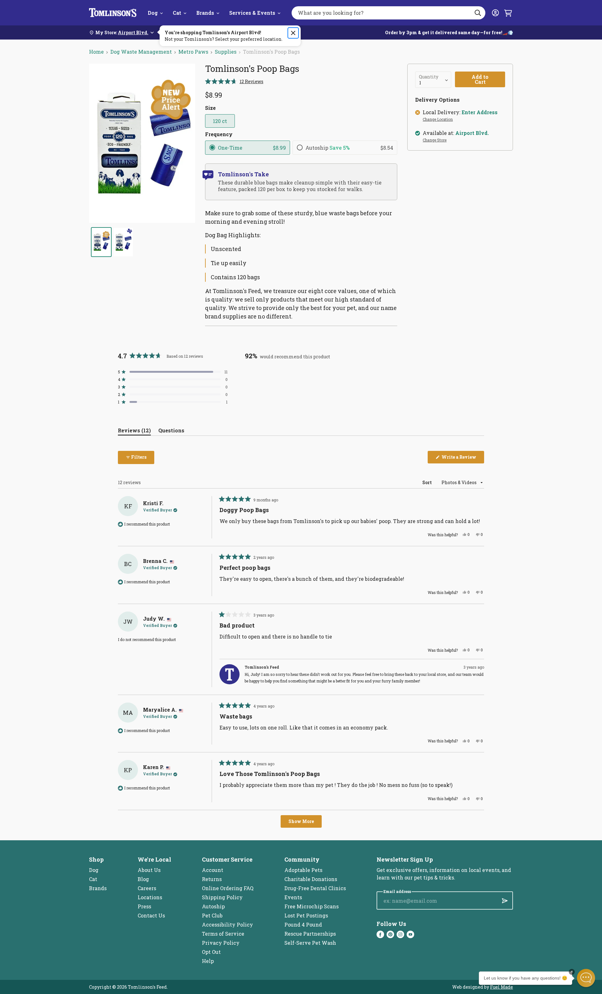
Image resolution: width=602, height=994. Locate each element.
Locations (150, 897)
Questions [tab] (171, 432)
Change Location (438, 119)
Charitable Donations (310, 879)
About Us (149, 870)
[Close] (293, 33)
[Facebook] (380, 934)
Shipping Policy (222, 897)
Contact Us (151, 915)
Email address (397, 891)
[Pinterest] (390, 934)
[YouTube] (410, 934)
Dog (153, 12)
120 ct (220, 121)
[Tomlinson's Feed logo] (112, 12)
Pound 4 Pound (303, 924)
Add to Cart (480, 79)
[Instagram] (400, 934)
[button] (234, 81)
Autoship (213, 906)
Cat (177, 12)
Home (96, 51)
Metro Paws (193, 51)
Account (212, 870)
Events (293, 897)
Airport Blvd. (472, 133)
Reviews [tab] (134, 432)
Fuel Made (501, 987)
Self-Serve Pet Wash (310, 942)
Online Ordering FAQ (227, 888)
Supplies (225, 51)
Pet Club (212, 915)
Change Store (434, 140)
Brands (205, 12)
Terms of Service (223, 933)
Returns (212, 879)
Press (144, 906)
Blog (143, 879)
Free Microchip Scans (311, 906)
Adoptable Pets (303, 870)
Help (208, 961)
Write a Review (462, 458)
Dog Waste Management (141, 51)
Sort (427, 482)
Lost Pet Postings (306, 915)
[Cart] (508, 13)
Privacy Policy (221, 942)
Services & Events (252, 12)
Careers (147, 888)
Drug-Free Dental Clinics (315, 888)
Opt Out (211, 952)
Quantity (428, 77)
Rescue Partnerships (310, 933)
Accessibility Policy (227, 924)
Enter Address (480, 112)
